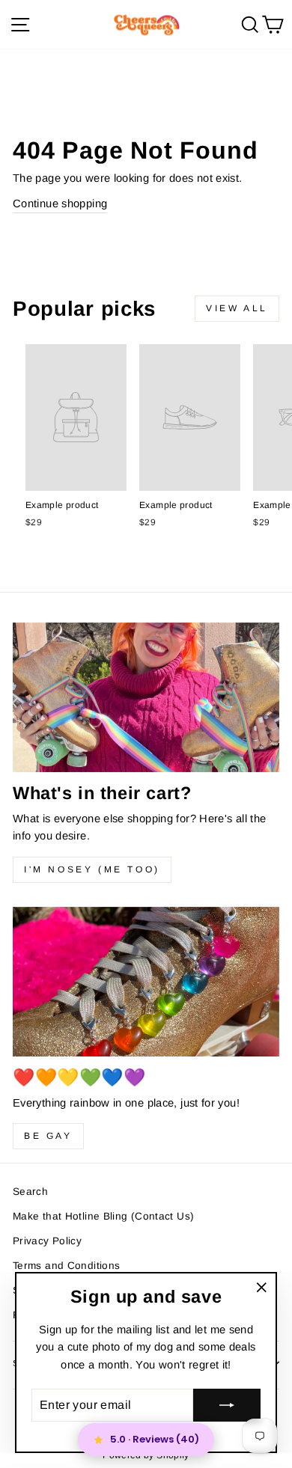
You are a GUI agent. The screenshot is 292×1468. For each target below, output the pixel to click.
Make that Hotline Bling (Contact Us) (103, 1216)
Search (30, 1191)
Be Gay (48, 1136)
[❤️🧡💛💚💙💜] (146, 981)
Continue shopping (60, 204)
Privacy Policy (47, 1241)
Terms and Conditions (66, 1265)
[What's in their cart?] (146, 697)
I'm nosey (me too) (92, 869)
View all (237, 308)
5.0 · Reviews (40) (154, 1439)
